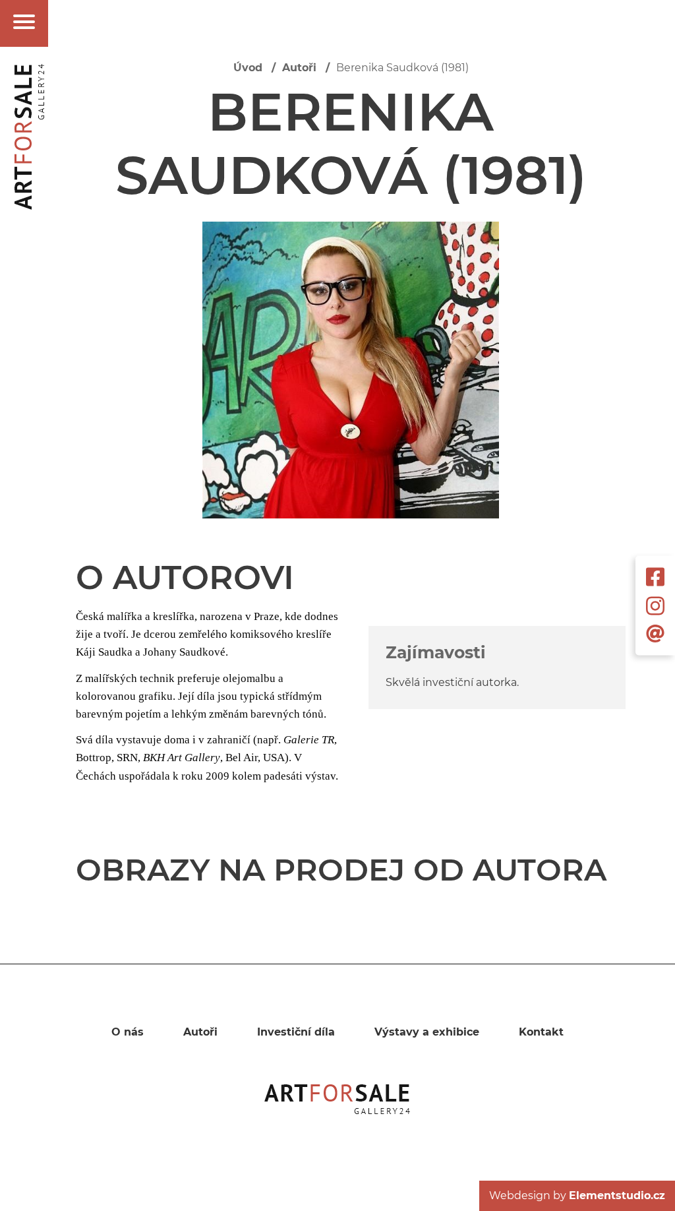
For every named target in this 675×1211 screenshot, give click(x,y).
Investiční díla (296, 1032)
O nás (127, 1032)
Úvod (247, 68)
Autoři (299, 68)
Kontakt (541, 1032)
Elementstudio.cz (617, 1196)
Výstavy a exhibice (426, 1032)
